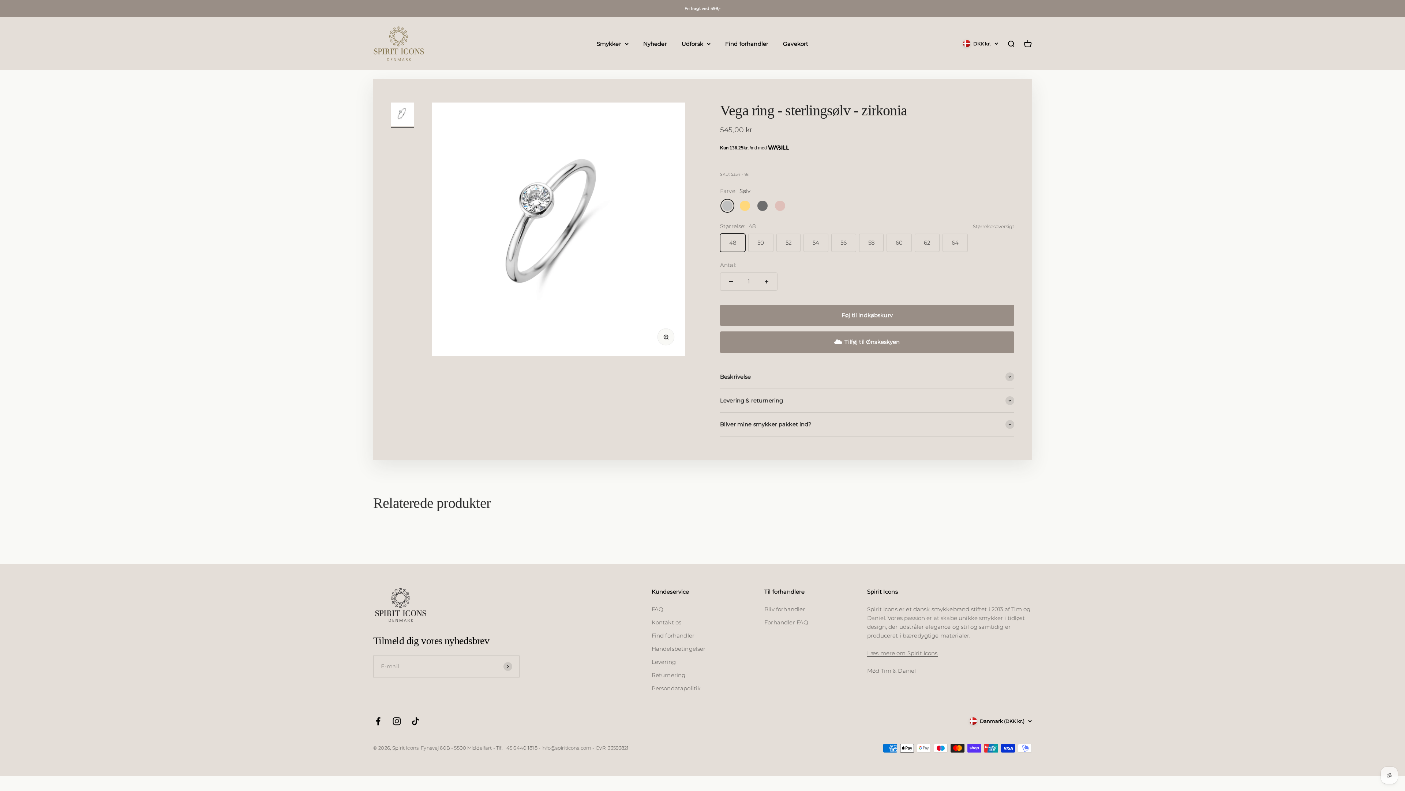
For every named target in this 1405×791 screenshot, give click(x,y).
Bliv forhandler (784, 609)
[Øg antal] (766, 281)
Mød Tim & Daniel (891, 670)
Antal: (728, 264)
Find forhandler (746, 43)
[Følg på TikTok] (415, 721)
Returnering (669, 675)
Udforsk (692, 43)
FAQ (657, 609)
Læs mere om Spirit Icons (902, 653)
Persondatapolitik (676, 688)
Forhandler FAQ (786, 622)
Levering (664, 661)
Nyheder (655, 43)
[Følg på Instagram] (397, 721)
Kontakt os (667, 622)
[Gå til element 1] (402, 115)
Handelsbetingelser (679, 648)
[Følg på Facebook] (378, 721)
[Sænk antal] (731, 281)
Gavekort (795, 43)
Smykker (609, 43)
